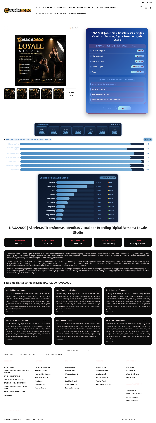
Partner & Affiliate (132, 397)
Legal (33, 419)
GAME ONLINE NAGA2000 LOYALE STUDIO (15, 387)
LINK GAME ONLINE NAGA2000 (14, 380)
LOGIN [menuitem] (142, 3)
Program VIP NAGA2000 (104, 384)
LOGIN (110, 108)
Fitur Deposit (39, 381)
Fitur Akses (130, 367)
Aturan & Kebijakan (132, 374)
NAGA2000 (8, 395)
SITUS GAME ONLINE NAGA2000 (15, 383)
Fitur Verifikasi (101, 381)
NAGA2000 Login (101, 367)
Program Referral (40, 388)
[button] (146, 7)
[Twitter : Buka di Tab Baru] (142, 419)
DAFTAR (124, 108)
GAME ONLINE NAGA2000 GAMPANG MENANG (16, 372)
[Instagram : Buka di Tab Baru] (146, 419)
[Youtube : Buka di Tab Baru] (150, 419)
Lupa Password (101, 374)
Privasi (28, 419)
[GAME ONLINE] (17, 10)
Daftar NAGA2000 (102, 371)
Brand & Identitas (132, 401)
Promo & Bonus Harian (42, 367)
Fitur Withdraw (40, 384)
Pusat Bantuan (70, 367)
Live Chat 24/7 (70, 371)
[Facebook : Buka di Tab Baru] (138, 419)
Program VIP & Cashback (43, 374)
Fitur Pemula (130, 371)
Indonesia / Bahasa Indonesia (12, 419)
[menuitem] (45, 7)
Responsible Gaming (72, 388)
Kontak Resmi (131, 378)
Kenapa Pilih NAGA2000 (134, 394)
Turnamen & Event (41, 371)
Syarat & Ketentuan (71, 384)
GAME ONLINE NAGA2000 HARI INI (15, 392)
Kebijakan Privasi (71, 381)
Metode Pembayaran (41, 378)
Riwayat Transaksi (102, 378)
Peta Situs (40, 419)
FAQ (66, 378)
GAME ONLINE (9, 367)
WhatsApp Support (71, 374)
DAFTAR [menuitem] (149, 3)
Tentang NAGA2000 (132, 390)
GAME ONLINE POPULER (12, 376)
